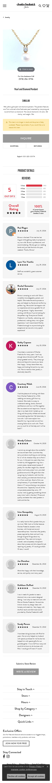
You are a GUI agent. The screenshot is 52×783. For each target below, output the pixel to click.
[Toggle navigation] (4, 6)
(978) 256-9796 (26, 79)
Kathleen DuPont (25, 585)
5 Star (23, 185)
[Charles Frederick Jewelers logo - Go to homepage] (26, 5)
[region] (26, 50)
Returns (38, 146)
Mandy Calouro (24, 440)
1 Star (23, 197)
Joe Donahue (23, 561)
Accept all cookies (36, 776)
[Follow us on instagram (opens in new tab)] (8, 756)
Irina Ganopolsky (25, 512)
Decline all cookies (16, 776)
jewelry (7, 17)
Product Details (26, 170)
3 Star (23, 191)
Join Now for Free (16, 743)
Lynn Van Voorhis (25, 262)
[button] (40, 6)
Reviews (26, 177)
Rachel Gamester (25, 286)
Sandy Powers (23, 624)
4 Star (23, 188)
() (44, 185)
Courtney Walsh (24, 384)
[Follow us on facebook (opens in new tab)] (4, 756)
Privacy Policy (35, 766)
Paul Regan (22, 228)
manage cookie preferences (24, 769)
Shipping (14, 146)
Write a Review (26, 671)
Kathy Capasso (24, 342)
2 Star (23, 194)
